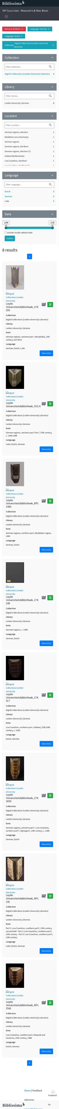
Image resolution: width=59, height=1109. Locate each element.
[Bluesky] (36, 3)
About (27, 1090)
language (29, 175)
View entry (46, 353)
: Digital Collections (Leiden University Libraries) (29, 45)
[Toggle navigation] (6, 16)
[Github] (51, 3)
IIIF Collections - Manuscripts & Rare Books (25, 10)
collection (29, 58)
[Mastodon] (41, 3)
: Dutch (14, 36)
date (29, 214)
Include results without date (20, 232)
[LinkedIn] (31, 3)
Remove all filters (14, 29)
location (29, 116)
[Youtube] (46, 3)
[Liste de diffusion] (27, 3)
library (29, 87)
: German (40, 29)
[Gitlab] (56, 3)
